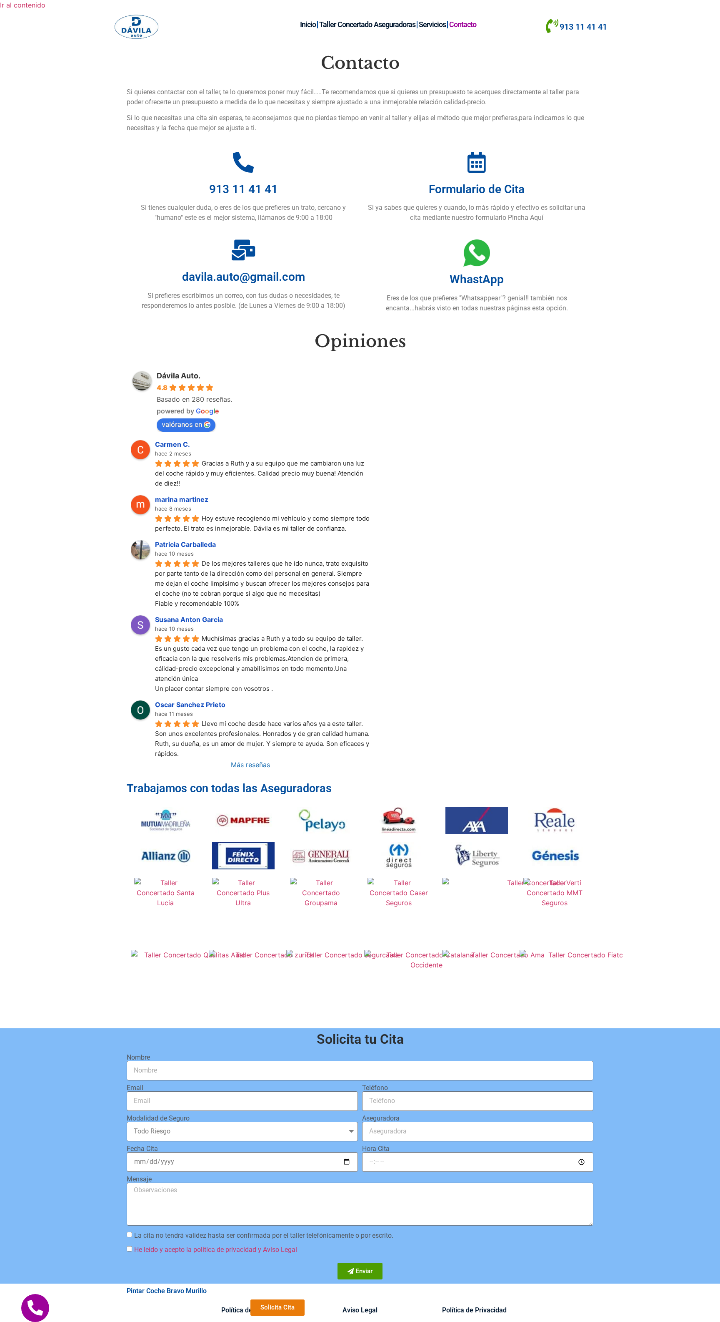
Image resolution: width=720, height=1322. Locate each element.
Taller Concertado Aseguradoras (367, 24)
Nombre (138, 1057)
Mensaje (139, 1179)
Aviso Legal (360, 1310)
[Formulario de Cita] (476, 162)
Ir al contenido (22, 5)
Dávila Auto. (178, 375)
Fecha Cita (142, 1149)
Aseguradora (381, 1118)
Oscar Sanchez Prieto (190, 704)
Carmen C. (172, 444)
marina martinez (181, 499)
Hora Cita (376, 1149)
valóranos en (182, 424)
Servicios (432, 24)
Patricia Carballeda (185, 544)
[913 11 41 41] (552, 26)
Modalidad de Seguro (158, 1118)
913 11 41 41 (583, 27)
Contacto (462, 24)
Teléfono (375, 1088)
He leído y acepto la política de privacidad (195, 1250)
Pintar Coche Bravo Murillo (167, 1291)
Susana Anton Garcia (189, 619)
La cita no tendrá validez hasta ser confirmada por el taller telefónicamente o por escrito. (263, 1235)
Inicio (308, 24)
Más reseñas (250, 764)
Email (135, 1088)
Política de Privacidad (474, 1310)
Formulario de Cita (477, 189)
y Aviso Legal (277, 1250)
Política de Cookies (249, 1310)
